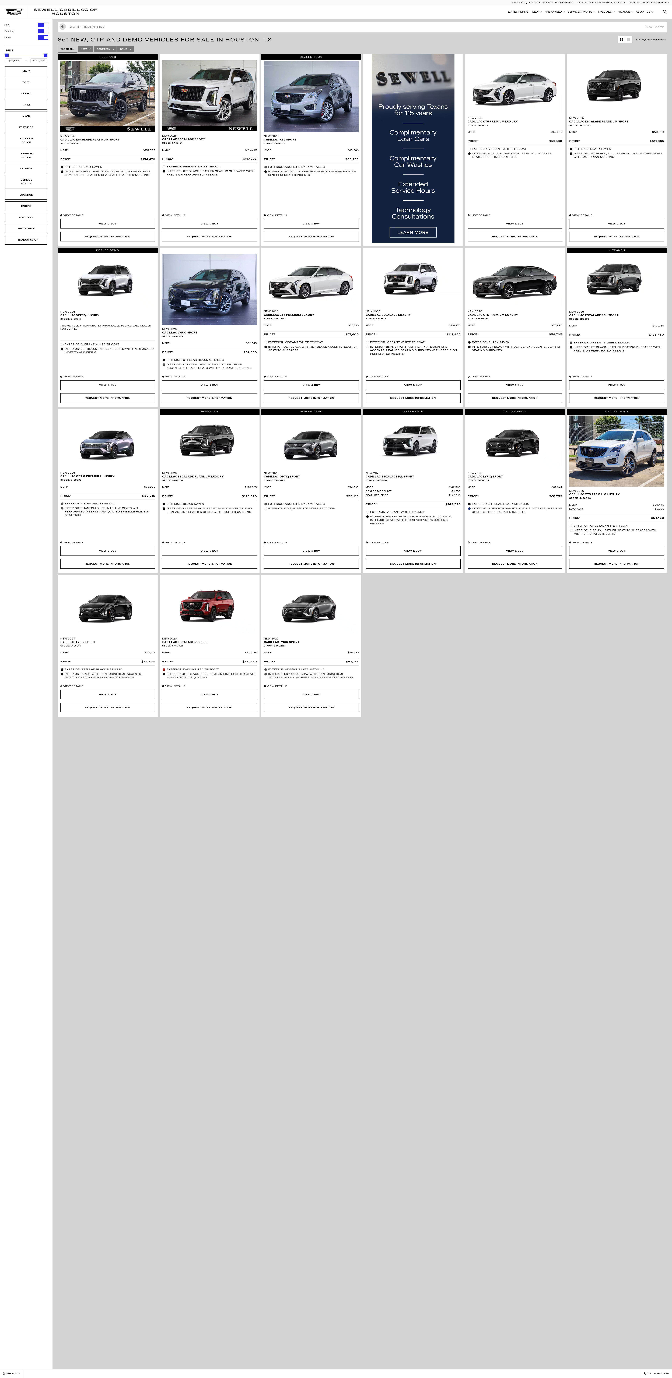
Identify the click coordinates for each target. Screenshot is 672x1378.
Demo (7, 37)
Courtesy (9, 31)
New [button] (536, 12)
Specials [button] (605, 12)
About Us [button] (643, 12)
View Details (72, 215)
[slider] (7, 55)
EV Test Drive (518, 11)
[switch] (26, 25)
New (6, 25)
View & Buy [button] (108, 223)
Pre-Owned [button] (553, 12)
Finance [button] (623, 12)
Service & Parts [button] (579, 12)
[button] (665, 12)
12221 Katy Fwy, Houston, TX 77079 (601, 2)
